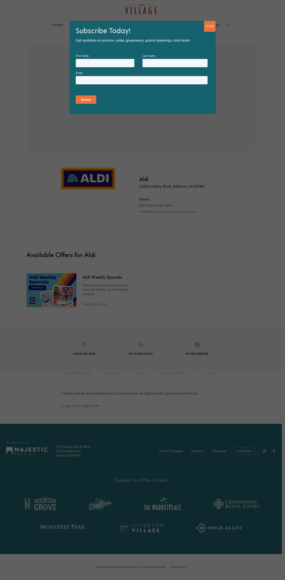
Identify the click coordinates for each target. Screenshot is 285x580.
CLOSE (210, 26)
